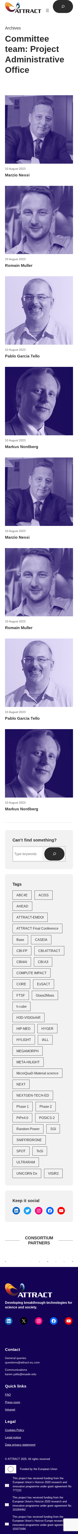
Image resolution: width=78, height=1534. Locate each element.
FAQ (8, 1394)
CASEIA (41, 940)
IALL (45, 1040)
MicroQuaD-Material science (37, 1073)
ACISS (43, 895)
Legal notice (13, 1437)
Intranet (10, 1409)
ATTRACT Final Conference (37, 928)
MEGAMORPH (27, 1051)
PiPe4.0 (22, 1118)
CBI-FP (21, 951)
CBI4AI (21, 962)
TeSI (39, 1151)
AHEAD (22, 906)
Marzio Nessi (17, 175)
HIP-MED (23, 1028)
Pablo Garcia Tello (22, 356)
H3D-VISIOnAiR (28, 1017)
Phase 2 (46, 1106)
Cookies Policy (14, 1430)
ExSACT (43, 984)
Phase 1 (22, 1106)
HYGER (47, 1028)
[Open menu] (47, 10)
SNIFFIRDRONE (29, 1140)
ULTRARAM (25, 1162)
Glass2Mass (45, 995)
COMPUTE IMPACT (31, 973)
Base (20, 940)
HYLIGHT (23, 1040)
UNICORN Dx (26, 1173)
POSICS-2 (47, 1118)
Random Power (28, 1129)
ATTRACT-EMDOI (30, 917)
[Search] (54, 853)
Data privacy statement (20, 1444)
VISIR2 (53, 1173)
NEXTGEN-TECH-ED (32, 1095)
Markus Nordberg (21, 447)
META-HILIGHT (28, 1062)
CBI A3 (43, 962)
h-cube (21, 1006)
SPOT (21, 1151)
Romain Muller (18, 265)
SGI (53, 1129)
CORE (21, 984)
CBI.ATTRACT (49, 951)
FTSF (20, 995)
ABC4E (22, 895)
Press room (12, 1402)
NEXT (21, 1084)
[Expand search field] (63, 6)
